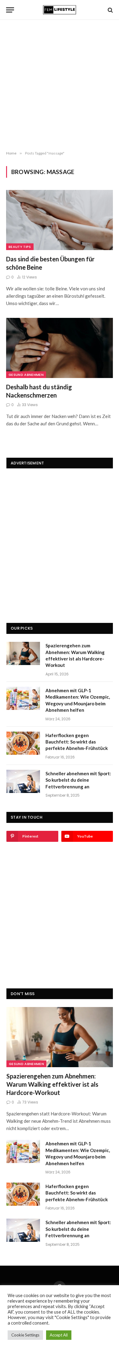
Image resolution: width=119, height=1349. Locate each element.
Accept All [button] (59, 1335)
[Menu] (10, 10)
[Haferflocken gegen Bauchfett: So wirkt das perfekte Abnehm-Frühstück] (23, 743)
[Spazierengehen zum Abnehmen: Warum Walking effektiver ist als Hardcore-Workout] (23, 653)
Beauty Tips (20, 246)
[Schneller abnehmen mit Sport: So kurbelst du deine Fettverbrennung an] (23, 781)
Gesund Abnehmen (26, 374)
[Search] (109, 10)
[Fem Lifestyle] (59, 10)
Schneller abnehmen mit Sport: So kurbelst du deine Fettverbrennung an (78, 780)
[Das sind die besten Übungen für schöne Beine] (59, 220)
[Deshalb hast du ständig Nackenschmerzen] (59, 348)
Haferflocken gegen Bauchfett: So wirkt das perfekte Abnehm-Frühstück (76, 742)
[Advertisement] (59, 85)
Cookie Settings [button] (25, 1335)
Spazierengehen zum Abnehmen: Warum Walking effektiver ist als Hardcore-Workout (52, 1084)
